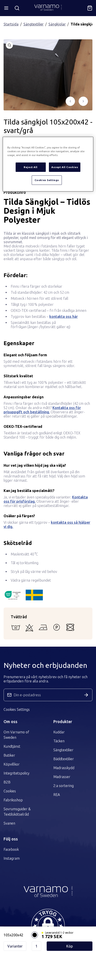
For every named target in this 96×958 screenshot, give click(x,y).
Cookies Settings (17, 709)
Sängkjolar (57, 24)
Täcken (59, 741)
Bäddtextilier (63, 759)
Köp (69, 946)
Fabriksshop (13, 800)
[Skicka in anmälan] (86, 695)
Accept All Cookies (64, 167)
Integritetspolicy (16, 773)
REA (56, 795)
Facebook (11, 849)
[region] (48, 164)
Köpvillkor (12, 764)
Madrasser (61, 777)
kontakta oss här (63, 316)
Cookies (10, 791)
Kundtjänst (12, 746)
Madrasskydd (63, 768)
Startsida (11, 24)
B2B (7, 782)
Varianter (15, 946)
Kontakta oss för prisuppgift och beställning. (42, 410)
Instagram (12, 858)
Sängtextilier (33, 24)
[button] (48, 925)
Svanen (9, 823)
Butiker (9, 755)
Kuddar (59, 732)
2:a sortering (63, 786)
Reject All (31, 167)
